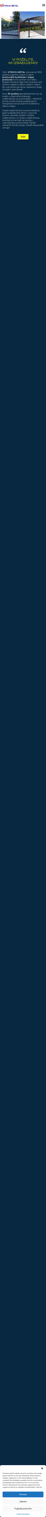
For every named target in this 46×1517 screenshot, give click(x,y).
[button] (42, 1468)
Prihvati (23, 1494)
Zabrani (23, 1501)
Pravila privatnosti (23, 1514)
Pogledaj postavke (23, 1508)
